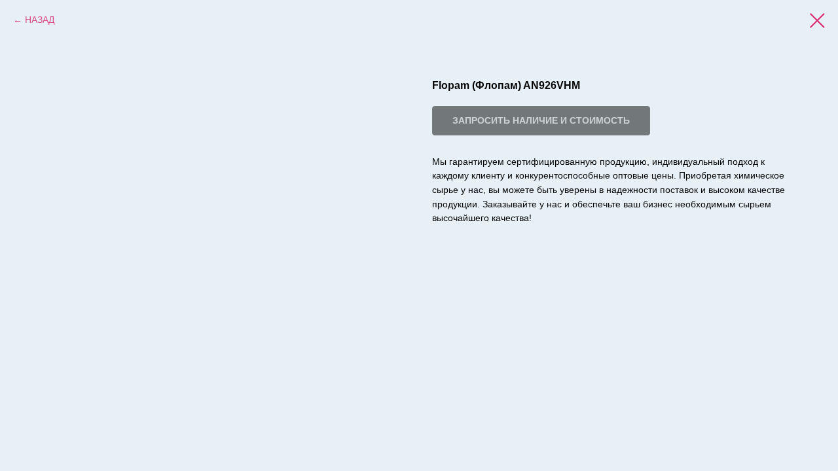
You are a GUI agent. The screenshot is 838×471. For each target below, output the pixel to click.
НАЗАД (39, 19)
